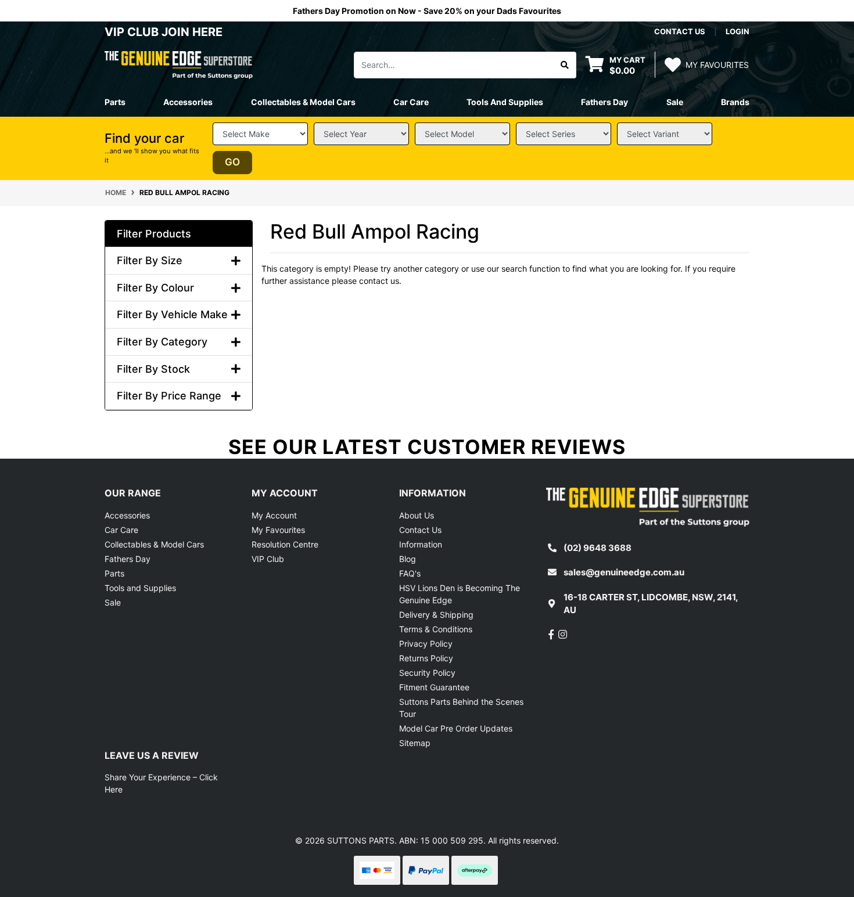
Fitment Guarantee (434, 687)
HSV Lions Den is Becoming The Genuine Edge (459, 594)
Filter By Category (162, 342)
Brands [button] (735, 102)
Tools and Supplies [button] (505, 102)
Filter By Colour (155, 288)
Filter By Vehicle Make (172, 314)
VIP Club (268, 559)
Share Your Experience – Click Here (161, 783)
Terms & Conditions (435, 629)
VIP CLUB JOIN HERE (165, 32)
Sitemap (414, 743)
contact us (679, 31)
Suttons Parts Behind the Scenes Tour (461, 708)
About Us (416, 515)
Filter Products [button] (154, 234)
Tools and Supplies (140, 588)
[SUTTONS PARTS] (179, 64)
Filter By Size (149, 260)
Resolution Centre (285, 544)
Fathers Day (127, 559)
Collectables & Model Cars (154, 544)
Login (737, 31)
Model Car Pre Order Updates (455, 728)
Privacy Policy (426, 644)
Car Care (121, 530)
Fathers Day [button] (604, 102)
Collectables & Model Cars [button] (303, 102)
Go (232, 162)
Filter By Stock (153, 369)
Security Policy (427, 673)
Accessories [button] (188, 102)
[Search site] (565, 65)
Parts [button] (115, 102)
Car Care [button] (411, 102)
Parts (114, 573)
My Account (274, 515)
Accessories (127, 515)
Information (420, 544)
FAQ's (410, 573)
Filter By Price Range (169, 396)
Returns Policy (426, 658)
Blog (407, 559)
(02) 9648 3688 (597, 547)
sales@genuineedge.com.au (624, 572)
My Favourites (278, 530)
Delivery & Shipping (436, 614)
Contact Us (420, 530)
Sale (674, 102)
